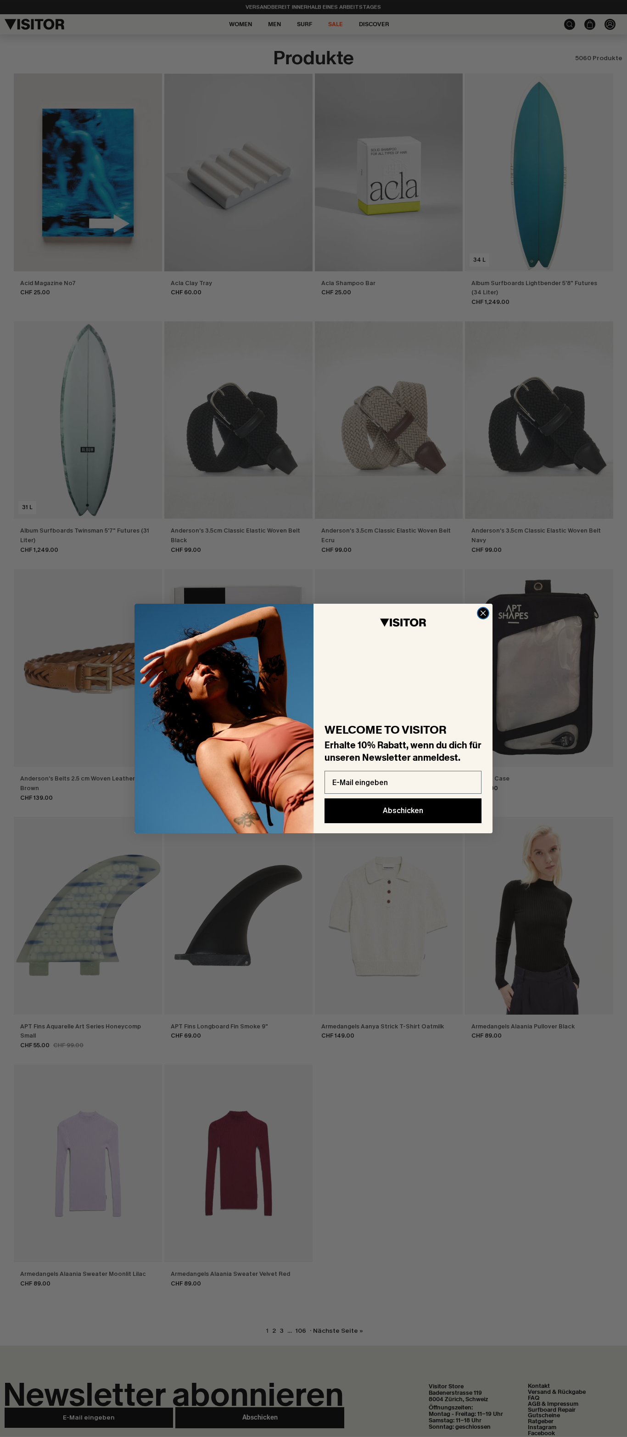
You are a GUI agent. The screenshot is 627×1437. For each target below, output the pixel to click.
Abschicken (403, 810)
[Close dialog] (483, 613)
